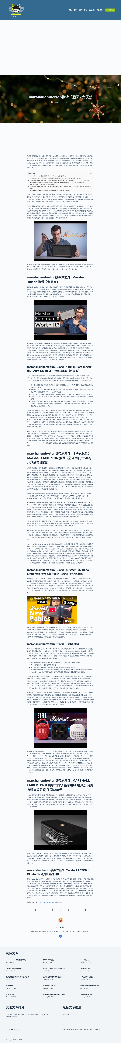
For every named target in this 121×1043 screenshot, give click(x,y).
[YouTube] (17, 1029)
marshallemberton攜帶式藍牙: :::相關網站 (44, 184)
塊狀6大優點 (10, 985)
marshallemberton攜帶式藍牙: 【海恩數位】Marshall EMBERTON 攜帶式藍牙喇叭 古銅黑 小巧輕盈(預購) (60, 180)
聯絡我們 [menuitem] (99, 10)
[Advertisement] (60, 47)
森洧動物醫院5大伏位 (87, 994)
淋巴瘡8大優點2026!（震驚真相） (54, 968)
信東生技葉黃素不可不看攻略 (52, 977)
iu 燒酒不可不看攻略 (49, 985)
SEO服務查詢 (110, 10)
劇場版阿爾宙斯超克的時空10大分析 (17, 977)
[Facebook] (35, 910)
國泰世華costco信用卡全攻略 (89, 985)
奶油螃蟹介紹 (10, 994)
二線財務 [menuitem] (92, 10)
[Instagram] (12, 1029)
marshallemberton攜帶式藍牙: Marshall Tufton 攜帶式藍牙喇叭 (47, 176)
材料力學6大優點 (48, 960)
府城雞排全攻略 (85, 968)
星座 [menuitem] (80, 10)
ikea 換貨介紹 (84, 960)
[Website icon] (60, 936)
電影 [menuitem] (75, 10)
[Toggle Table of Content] (90, 173)
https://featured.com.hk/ (46, 902)
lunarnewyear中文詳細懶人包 (16, 960)
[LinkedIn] (85, 910)
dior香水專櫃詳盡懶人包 (14, 968)
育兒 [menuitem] (70, 10)
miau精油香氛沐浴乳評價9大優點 (54, 994)
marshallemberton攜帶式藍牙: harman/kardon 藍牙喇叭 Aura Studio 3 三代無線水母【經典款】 (57, 178)
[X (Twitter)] (52, 910)
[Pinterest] (69, 910)
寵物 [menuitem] (85, 10)
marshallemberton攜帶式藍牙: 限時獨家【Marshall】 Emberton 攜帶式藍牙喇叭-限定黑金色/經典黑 (58, 182)
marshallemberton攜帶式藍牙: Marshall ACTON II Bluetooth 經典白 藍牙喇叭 (52, 190)
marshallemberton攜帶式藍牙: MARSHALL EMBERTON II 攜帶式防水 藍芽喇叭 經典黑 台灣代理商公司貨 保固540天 (60, 187)
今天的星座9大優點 (86, 977)
